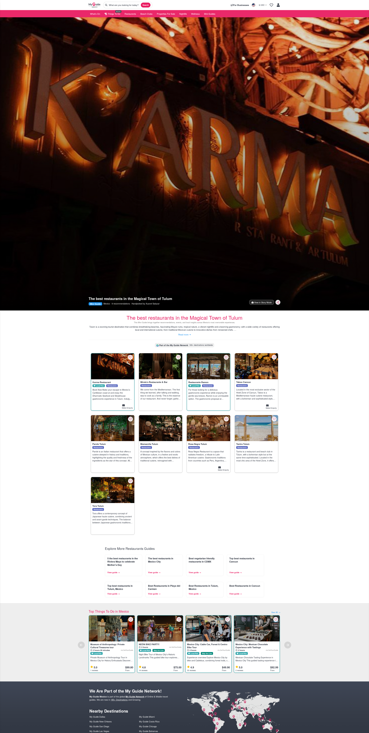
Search (146, 5)
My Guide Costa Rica (149, 721)
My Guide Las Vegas (99, 731)
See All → (275, 612)
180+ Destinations (119, 699)
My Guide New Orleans (101, 721)
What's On (95, 13)
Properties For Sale (166, 13)
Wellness (195, 13)
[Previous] (81, 645)
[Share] (277, 302)
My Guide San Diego (99, 726)
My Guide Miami (147, 716)
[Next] (287, 645)
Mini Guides (209, 13)
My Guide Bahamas (148, 731)
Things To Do (113, 13)
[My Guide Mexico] (94, 5)
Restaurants (130, 13)
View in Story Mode (263, 302)
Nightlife (183, 13)
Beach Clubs (146, 13)
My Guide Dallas (97, 716)
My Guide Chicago (148, 726)
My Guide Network (135, 696)
